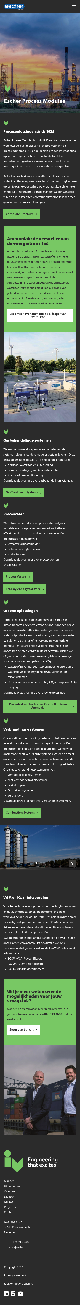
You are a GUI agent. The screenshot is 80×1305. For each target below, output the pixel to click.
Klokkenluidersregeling (18, 1283)
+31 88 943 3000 (19, 1242)
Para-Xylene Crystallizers (23, 589)
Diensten (9, 1196)
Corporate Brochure (19, 214)
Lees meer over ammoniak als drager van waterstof (38, 315)
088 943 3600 (53, 1014)
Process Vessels (16, 576)
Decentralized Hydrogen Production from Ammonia (38, 706)
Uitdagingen (12, 1186)
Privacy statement (15, 1275)
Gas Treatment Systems (22, 492)
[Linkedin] (6, 1294)
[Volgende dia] (72, 863)
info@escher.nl (18, 1247)
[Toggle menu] (74, 6)
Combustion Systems (20, 812)
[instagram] (13, 1294)
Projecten (10, 1207)
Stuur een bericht (21, 1029)
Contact (9, 1212)
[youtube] (20, 1294)
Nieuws (8, 1202)
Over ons (9, 1191)
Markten (9, 1181)
